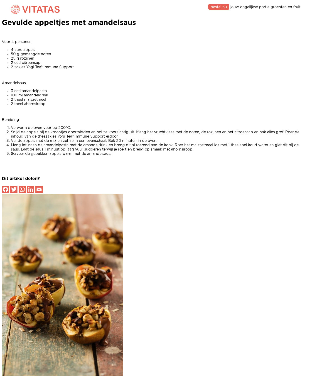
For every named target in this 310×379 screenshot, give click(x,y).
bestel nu (219, 7)
